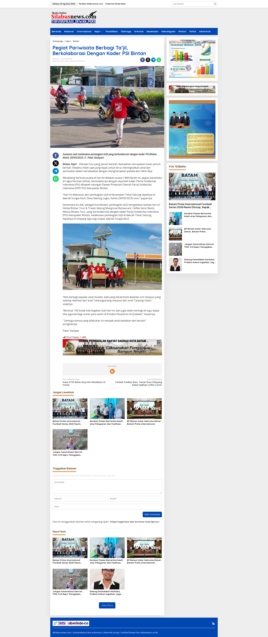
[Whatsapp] (158, 60)
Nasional (73, 61)
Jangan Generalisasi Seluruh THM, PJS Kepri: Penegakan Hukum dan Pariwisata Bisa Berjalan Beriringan (67, 453)
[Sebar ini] (142, 60)
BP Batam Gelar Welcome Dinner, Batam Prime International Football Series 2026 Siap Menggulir (144, 422)
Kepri (67, 61)
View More (107, 605)
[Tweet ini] (148, 60)
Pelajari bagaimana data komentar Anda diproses (134, 521)
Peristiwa (81, 61)
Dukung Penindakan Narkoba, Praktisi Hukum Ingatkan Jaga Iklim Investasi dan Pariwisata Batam (105, 592)
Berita (55, 61)
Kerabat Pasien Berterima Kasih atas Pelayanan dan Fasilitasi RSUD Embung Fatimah (106, 422)
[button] (215, 4)
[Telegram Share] (153, 60)
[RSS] (112, 371)
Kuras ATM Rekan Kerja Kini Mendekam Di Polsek (84, 382)
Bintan (61, 61)
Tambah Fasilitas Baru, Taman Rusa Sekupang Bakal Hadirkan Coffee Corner (138, 382)
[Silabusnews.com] (73, 17)
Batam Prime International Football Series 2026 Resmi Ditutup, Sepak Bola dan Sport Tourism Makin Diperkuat (68, 422)
